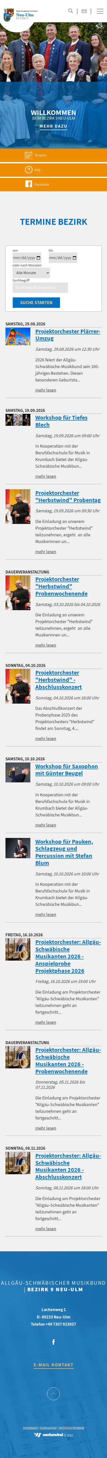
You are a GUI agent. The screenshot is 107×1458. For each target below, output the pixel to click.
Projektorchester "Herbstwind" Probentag (68, 496)
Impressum (30, 1428)
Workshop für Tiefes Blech (61, 421)
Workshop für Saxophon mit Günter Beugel (66, 769)
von (15, 250)
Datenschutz (48, 1428)
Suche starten (36, 302)
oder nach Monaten (27, 265)
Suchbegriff (21, 280)
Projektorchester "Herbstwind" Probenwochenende (61, 586)
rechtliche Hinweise (71, 1428)
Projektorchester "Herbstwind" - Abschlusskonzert (58, 679)
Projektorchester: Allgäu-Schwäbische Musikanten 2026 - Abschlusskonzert (68, 1166)
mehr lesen (45, 390)
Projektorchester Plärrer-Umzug (67, 334)
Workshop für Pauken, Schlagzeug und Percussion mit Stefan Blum (64, 852)
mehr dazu (53, 126)
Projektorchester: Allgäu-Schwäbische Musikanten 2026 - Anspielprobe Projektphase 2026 (68, 956)
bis (51, 250)
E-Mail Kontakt (54, 1365)
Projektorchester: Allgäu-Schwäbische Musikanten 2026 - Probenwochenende (68, 1060)
